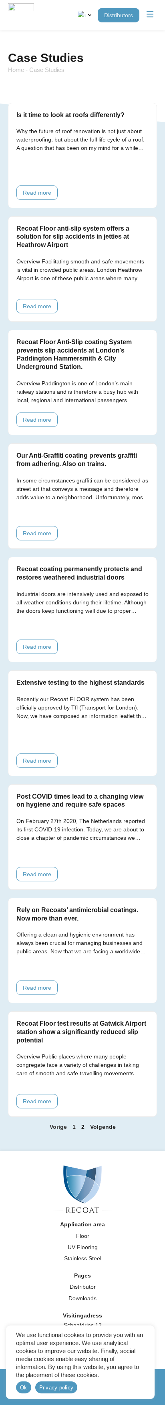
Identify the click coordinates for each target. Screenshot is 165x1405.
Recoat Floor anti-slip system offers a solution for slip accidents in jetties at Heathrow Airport (72, 237)
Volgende (103, 1127)
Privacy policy (56, 1388)
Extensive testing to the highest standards (80, 682)
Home (16, 69)
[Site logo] (21, 15)
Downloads (82, 1298)
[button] (150, 15)
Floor (82, 1236)
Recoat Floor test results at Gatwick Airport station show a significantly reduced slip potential (81, 1032)
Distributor (83, 1286)
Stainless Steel (82, 1258)
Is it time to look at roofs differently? (70, 115)
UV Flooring (83, 1247)
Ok (23, 1388)
